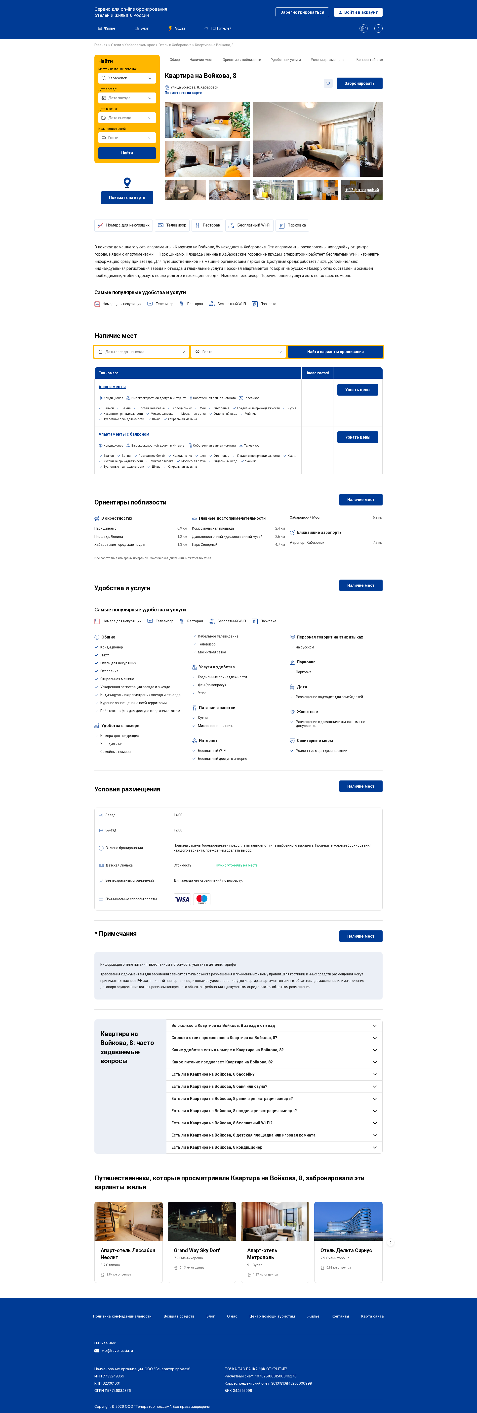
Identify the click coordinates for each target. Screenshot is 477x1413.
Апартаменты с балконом (124, 434)
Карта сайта (372, 1316)
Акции (180, 28)
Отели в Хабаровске (175, 45)
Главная (101, 45)
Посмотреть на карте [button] (183, 93)
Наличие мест (201, 60)
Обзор (175, 60)
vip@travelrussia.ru (117, 1350)
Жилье (109, 28)
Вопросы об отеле (371, 60)
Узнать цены (357, 389)
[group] (128, 1242)
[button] (391, 1242)
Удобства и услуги (286, 60)
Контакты (340, 1316)
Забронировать (360, 83)
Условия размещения (329, 60)
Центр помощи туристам (272, 1316)
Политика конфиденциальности (122, 1316)
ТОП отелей (221, 28)
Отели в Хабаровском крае (133, 45)
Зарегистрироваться (302, 12)
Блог (145, 28)
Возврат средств (179, 1316)
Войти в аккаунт (361, 12)
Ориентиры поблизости (242, 60)
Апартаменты (112, 386)
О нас (232, 1316)
